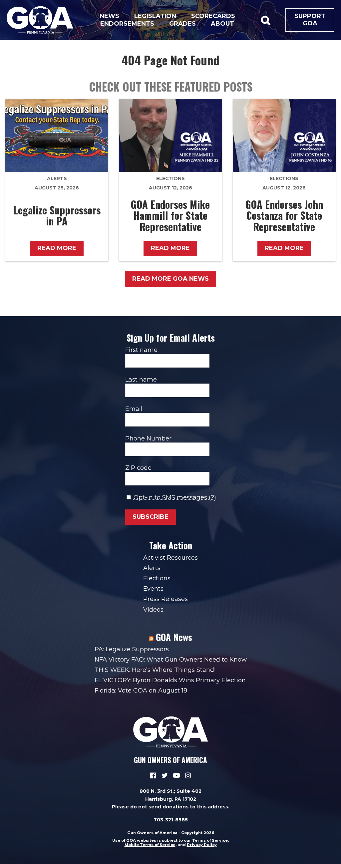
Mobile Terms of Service (150, 844)
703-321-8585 (171, 820)
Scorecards (213, 16)
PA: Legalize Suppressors (132, 649)
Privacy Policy (202, 844)
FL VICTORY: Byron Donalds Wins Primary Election (170, 680)
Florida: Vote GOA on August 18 (141, 690)
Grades (182, 23)
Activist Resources (170, 557)
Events (153, 588)
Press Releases (165, 599)
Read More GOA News (170, 278)
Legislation (155, 16)
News (109, 16)
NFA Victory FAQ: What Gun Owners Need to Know (171, 659)
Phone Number (148, 438)
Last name (141, 379)
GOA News (174, 637)
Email (134, 409)
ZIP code (138, 467)
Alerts (57, 178)
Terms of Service (210, 840)
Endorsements (127, 23)
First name (141, 350)
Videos (153, 609)
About (222, 23)
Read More (56, 248)
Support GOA (309, 19)
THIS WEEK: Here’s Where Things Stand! (155, 670)
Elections (170, 178)
